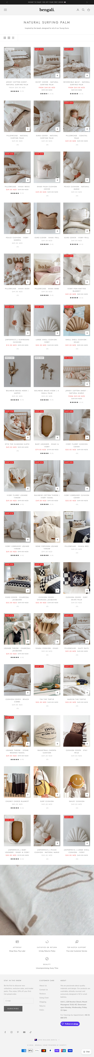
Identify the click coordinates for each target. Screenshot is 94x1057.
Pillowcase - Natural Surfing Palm (17, 137)
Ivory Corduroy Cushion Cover (76, 496)
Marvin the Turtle (76, 699)
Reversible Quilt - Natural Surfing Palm (77, 83)
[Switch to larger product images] (5, 37)
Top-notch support (76, 947)
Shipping (42, 1002)
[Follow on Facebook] (5, 1032)
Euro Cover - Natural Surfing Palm (47, 137)
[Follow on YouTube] (24, 1032)
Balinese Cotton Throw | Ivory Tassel (47, 496)
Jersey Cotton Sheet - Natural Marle (77, 392)
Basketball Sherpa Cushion (47, 751)
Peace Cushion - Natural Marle (76, 188)
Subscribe (13, 1009)
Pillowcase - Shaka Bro (77, 546)
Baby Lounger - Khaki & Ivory (47, 445)
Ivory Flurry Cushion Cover (77, 445)
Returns (42, 1006)
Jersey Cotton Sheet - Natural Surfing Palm (17, 83)
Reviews (42, 994)
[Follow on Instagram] (11, 1032)
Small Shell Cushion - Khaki (77, 341)
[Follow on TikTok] (30, 1032)
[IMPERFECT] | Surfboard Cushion (17, 341)
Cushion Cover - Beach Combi (17, 700)
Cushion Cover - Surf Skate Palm (77, 598)
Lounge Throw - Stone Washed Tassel (17, 751)
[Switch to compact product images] (13, 37)
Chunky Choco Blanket (17, 801)
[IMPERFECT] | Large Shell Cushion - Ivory (76, 851)
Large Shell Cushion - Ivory (47, 341)
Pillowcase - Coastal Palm (76, 137)
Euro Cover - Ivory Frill (76, 238)
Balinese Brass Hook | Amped (17, 392)
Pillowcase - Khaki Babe (47, 289)
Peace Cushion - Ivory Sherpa (17, 239)
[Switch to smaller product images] (9, 37)
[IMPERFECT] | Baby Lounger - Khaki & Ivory (17, 851)
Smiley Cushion (76, 801)
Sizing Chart (44, 998)
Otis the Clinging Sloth (17, 444)
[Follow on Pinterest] (18, 1032)
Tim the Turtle (47, 699)
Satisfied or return (47, 947)
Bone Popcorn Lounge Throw (47, 547)
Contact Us (43, 989)
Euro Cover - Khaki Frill (47, 238)
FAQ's (41, 1010)
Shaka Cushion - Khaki (47, 648)
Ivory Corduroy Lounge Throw (17, 547)
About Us (43, 985)
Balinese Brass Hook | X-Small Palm (47, 392)
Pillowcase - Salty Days (77, 648)
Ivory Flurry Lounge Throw (17, 496)
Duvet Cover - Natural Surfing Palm (47, 83)
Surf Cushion (47, 801)
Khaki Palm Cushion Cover (47, 188)
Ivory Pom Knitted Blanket (76, 290)
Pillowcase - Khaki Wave (17, 187)
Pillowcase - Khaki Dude (17, 289)
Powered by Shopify (57, 1045)
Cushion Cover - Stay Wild (77, 751)
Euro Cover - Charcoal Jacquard (17, 598)
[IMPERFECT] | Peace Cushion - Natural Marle (47, 851)
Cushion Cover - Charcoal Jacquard (47, 598)
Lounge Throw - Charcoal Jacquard (17, 649)
